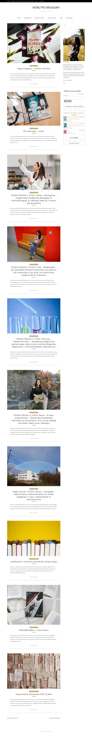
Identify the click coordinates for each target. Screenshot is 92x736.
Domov (8, 1)
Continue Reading (34, 83)
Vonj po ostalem (30, 1)
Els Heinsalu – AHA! (33, 131)
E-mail (66, 95)
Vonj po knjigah (45, 7)
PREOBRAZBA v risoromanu (34, 630)
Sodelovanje (41, 1)
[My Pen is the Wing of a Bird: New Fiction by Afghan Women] (65, 127)
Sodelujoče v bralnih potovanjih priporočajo (33, 561)
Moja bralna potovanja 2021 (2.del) (34, 694)
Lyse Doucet (70, 126)
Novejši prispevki (12, 718)
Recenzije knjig (14, 1)
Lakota (68, 130)
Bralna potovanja (22, 1)
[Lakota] (65, 133)
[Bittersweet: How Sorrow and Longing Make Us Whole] (65, 120)
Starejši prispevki (54, 718)
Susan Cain (69, 120)
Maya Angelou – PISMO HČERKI (33, 68)
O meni (36, 1)
